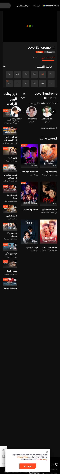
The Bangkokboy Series (45, 209)
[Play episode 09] (34, 83)
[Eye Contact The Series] (48, 232)
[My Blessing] (48, 156)
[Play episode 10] (25, 83)
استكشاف (21, 5)
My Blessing (51, 171)
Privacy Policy (22, 457)
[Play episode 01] (51, 74)
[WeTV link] (51, 5)
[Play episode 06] (9, 74)
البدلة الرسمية (32, 247)
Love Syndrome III (29, 171)
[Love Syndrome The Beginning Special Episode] (29, 194)
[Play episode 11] (17, 83)
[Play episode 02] (42, 74)
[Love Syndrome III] (29, 156)
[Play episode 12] (9, 83)
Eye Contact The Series (46, 247)
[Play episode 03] (34, 74)
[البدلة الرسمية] (29, 232)
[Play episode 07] (51, 83)
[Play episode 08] (42, 83)
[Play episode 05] (17, 74)
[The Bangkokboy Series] (48, 194)
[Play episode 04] (25, 74)
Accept (28, 466)
